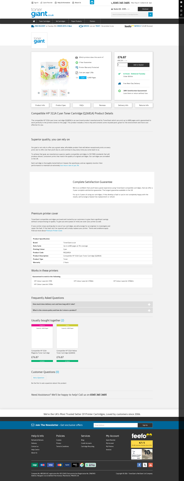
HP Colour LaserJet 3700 (43, 281)
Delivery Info (123, 105)
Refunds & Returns (37, 440)
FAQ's (82, 105)
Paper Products (76, 21)
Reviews (102, 105)
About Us (34, 453)
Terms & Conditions (62, 446)
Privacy (58, 443)
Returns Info (144, 105)
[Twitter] (144, 465)
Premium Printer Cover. (54, 231)
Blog (82, 440)
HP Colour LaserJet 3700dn (83, 281)
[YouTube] (150, 465)
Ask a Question (76, 40)
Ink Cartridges (60, 21)
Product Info (40, 105)
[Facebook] (138, 465)
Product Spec (61, 105)
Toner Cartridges (44, 21)
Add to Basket (139, 65)
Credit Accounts (86, 443)
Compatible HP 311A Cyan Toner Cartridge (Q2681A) (77, 30)
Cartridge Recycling (87, 446)
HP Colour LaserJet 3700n (43, 284)
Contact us (34, 446)
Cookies (58, 440)
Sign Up (145, 425)
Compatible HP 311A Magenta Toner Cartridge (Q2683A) (40, 353)
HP (54, 30)
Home (33, 30)
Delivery (34, 443)
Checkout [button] (145, 9)
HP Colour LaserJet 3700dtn (123, 281)
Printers (92, 21)
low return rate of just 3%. (69, 165)
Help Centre (35, 449)
